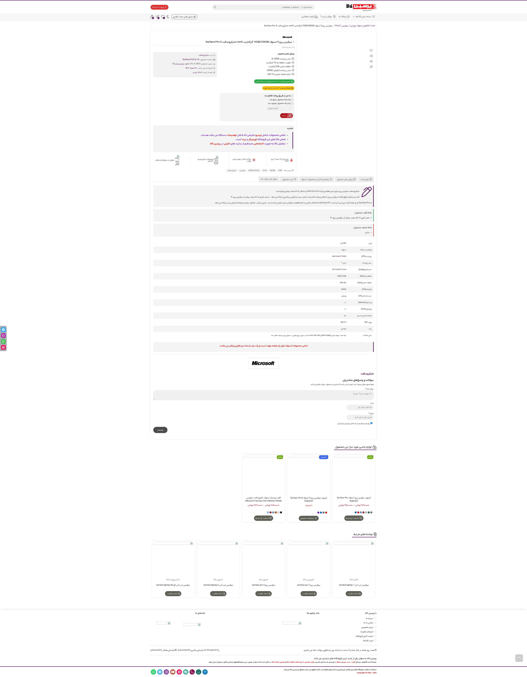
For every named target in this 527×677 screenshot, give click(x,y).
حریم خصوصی (367, 627)
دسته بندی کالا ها (363, 16)
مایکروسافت (204, 55)
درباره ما (369, 618)
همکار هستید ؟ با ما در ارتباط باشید (277, 88)
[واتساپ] (3, 341)
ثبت (284, 115)
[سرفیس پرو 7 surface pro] (309, 562)
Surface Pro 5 (254, 170)
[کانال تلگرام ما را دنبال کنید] (3, 329)
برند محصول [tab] (287, 179)
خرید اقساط (368, 640)
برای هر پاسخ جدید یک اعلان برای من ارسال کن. (353, 423)
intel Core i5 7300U (339, 256)
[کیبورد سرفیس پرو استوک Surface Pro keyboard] (354, 474)
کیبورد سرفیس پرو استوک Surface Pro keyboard (354, 499)
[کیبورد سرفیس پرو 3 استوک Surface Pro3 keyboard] (309, 474)
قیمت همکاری (308, 16)
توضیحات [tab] (364, 179)
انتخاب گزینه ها (352, 518)
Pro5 (337, 25)
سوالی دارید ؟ (326, 16)
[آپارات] (3, 347)
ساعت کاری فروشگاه (364, 636)
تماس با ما (368, 622)
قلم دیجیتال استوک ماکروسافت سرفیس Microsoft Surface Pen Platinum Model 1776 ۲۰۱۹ (264, 499)
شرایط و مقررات (366, 631)
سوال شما (369, 389)
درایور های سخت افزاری (183, 16)
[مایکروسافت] (287, 37)
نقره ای (343, 329)
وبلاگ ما (342, 16)
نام (372, 403)
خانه (373, 25)
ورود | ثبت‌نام (158, 7)
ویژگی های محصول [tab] (345, 179)
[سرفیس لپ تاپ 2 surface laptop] (218, 562)
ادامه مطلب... (353, 593)
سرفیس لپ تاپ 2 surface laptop (218, 585)
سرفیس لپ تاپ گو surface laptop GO (173, 585)
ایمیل (371, 413)
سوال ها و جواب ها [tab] (269, 179)
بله (345, 316)
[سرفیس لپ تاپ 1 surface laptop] (354, 562)
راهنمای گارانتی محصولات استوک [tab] (315, 179)
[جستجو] (215, 7)
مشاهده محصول (307, 518)
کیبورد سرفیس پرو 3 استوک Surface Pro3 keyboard (308, 499)
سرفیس (345, 25)
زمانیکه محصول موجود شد (279, 103)
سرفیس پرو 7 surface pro (308, 585)
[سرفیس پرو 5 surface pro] (263, 562)
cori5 (265, 170)
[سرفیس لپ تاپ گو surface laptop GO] (173, 562)
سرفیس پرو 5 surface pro (263, 585)
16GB (280, 170)
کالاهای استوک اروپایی (359, 25)
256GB (272, 170)
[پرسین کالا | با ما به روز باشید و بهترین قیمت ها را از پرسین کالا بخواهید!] (360, 7)
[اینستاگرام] (3, 335)
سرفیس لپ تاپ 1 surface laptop (354, 585)
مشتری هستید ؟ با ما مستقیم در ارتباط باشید (273, 81)
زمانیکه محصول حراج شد (280, 99)
